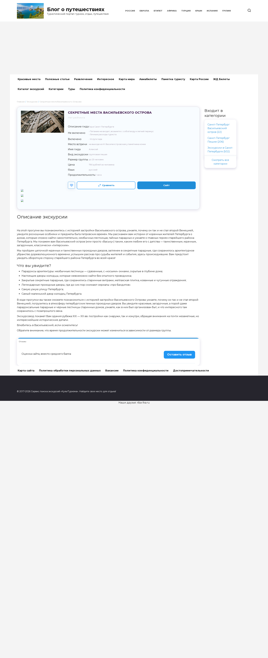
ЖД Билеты (221, 79)
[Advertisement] (134, 48)
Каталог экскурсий (31, 89)
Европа (144, 11)
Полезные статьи (57, 79)
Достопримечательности (191, 370)
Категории (56, 89)
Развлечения (83, 79)
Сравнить (108, 185)
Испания (212, 11)
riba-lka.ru (143, 402)
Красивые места (29, 79)
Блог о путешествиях (75, 9)
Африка (172, 11)
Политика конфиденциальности (102, 89)
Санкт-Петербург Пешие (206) (219, 140)
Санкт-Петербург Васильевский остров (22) (219, 128)
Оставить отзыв (179, 354)
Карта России (199, 79)
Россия (130, 11)
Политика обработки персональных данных (70, 370)
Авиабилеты (148, 79)
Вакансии (111, 370)
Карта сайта (26, 370)
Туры (71, 89)
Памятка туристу (173, 79)
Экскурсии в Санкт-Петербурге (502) (220, 149)
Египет (158, 11)
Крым (198, 11)
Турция (186, 11)
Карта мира (127, 79)
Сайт (166, 185)
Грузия (226, 11)
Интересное (105, 79)
